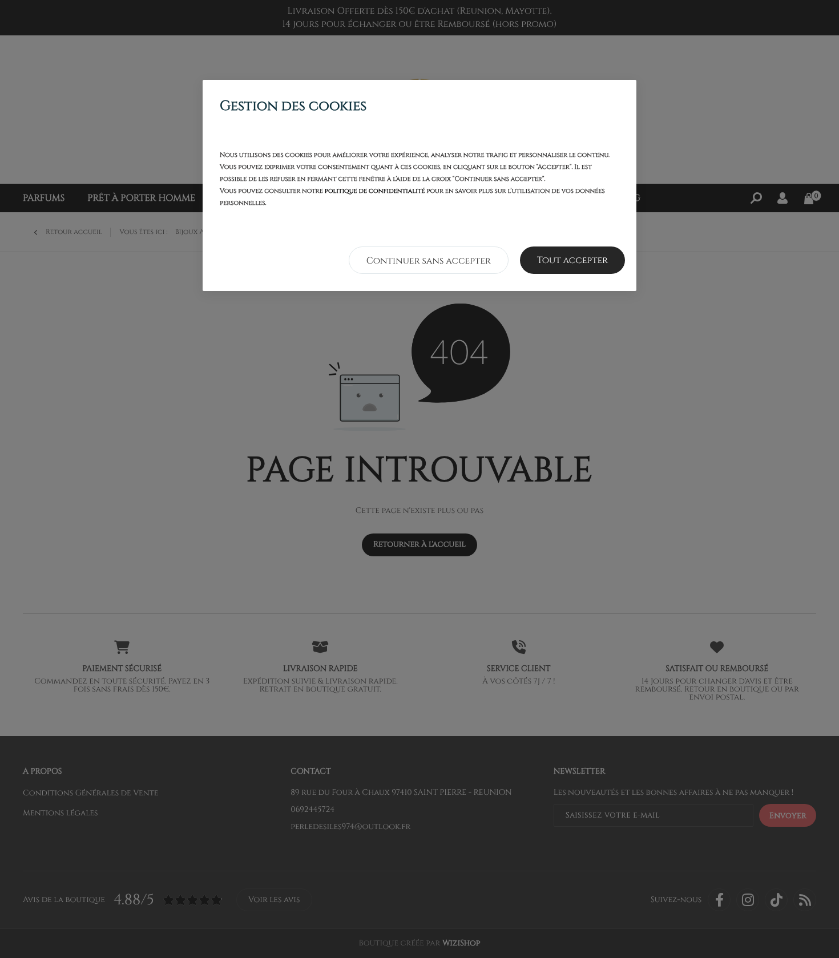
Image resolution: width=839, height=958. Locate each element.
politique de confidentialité (375, 191)
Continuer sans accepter (428, 260)
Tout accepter (572, 260)
